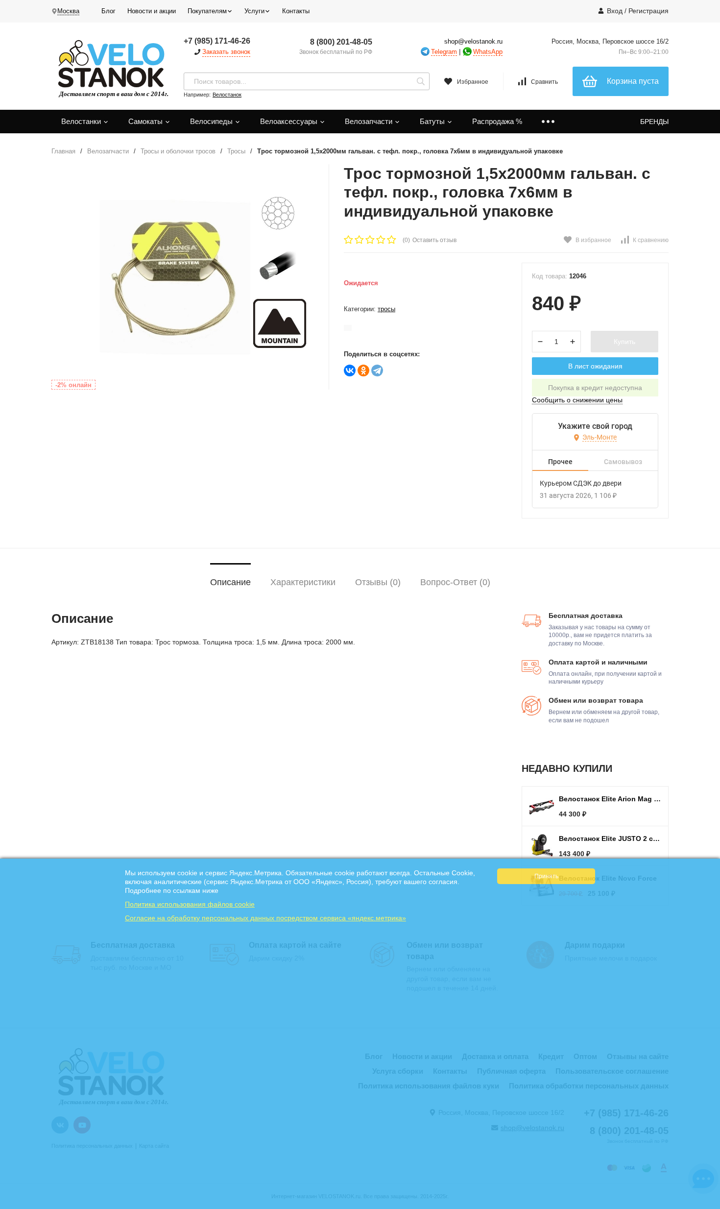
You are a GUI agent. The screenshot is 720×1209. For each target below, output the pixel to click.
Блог (108, 11)
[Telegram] (377, 370)
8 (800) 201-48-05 (341, 42)
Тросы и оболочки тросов (178, 151)
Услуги (254, 11)
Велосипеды (212, 121)
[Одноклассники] (363, 370)
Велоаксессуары (289, 121)
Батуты (433, 121)
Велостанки (82, 121)
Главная (63, 151)
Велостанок (227, 95)
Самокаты (146, 121)
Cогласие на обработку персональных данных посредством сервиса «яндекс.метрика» (265, 918)
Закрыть (706, 1204)
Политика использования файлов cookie (190, 904)
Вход (615, 11)
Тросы (236, 151)
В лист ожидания (595, 366)
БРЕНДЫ (654, 121)
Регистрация (648, 11)
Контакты (296, 11)
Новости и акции (151, 11)
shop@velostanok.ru (473, 41)
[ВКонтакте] (350, 370)
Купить (624, 341)
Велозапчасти (369, 121)
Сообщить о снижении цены (577, 400)
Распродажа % (497, 121)
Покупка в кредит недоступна (595, 388)
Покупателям (207, 11)
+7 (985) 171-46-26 (217, 41)
